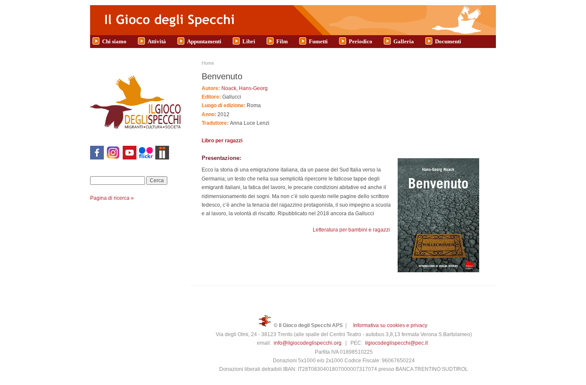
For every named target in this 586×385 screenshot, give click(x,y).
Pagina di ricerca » (112, 198)
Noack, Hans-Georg (244, 88)
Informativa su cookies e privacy (390, 325)
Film (282, 41)
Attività (157, 41)
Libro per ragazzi (222, 141)
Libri (248, 41)
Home (208, 63)
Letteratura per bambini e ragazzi (351, 230)
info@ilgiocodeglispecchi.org (307, 343)
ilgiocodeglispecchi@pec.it (396, 343)
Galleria (403, 41)
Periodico (360, 41)
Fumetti (318, 41)
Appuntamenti (204, 41)
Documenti (448, 41)
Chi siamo (114, 41)
